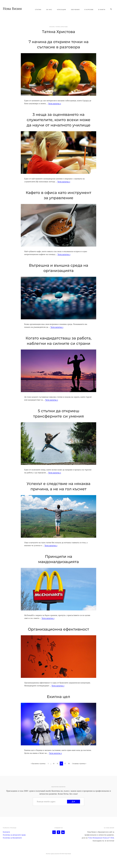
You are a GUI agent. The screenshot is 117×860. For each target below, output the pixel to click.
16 (61, 764)
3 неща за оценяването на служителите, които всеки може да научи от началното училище (58, 119)
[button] (111, 9)
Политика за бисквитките (12, 838)
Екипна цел (58, 696)
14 (53, 764)
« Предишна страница (38, 763)
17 (65, 764)
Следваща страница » (79, 763)
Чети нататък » (54, 103)
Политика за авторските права (14, 835)
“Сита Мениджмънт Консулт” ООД (101, 838)
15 (57, 764)
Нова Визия (12, 8)
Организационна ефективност (58, 629)
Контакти (6, 832)
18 (69, 764)
